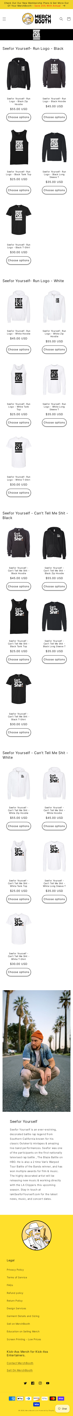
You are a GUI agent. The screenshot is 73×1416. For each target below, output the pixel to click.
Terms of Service (17, 1277)
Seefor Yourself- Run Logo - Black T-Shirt (18, 246)
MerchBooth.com (31, 1410)
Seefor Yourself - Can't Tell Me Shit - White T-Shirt (19, 956)
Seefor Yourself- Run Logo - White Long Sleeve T (54, 407)
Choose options (18, 117)
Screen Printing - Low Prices (24, 1339)
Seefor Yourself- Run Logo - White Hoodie (18, 332)
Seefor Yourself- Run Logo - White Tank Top (18, 407)
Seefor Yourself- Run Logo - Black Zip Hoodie (18, 101)
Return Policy (15, 1300)
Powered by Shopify (46, 1410)
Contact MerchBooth (20, 1363)
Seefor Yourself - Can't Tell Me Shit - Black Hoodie (19, 571)
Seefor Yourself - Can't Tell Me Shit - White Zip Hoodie (19, 810)
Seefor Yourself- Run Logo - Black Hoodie (54, 100)
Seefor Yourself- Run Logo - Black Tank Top (18, 173)
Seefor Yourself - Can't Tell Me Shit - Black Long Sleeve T (54, 644)
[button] (4, 19)
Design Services (16, 1308)
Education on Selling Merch (23, 1331)
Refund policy (15, 1292)
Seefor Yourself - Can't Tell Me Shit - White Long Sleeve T (54, 883)
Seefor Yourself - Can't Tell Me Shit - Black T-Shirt (19, 717)
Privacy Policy (15, 1269)
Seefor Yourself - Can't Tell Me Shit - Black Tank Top (19, 644)
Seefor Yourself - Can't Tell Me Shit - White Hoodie (54, 810)
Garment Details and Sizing (23, 1316)
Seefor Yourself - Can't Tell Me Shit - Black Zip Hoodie (54, 571)
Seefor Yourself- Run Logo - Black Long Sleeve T (54, 174)
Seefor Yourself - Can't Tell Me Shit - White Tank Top (19, 883)
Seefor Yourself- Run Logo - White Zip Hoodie (54, 334)
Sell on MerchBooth (18, 1323)
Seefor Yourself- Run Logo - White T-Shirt (18, 478)
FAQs (10, 1285)
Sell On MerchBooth (20, 1370)
